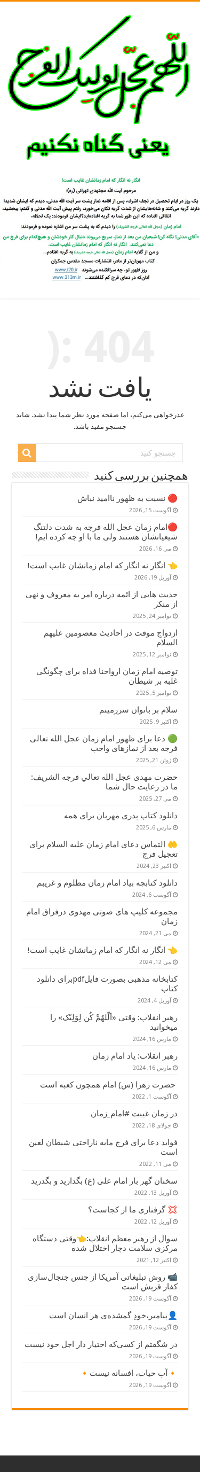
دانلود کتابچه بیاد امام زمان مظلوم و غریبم (107, 883)
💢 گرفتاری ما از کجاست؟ (133, 1210)
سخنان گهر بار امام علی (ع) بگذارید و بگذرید (104, 1181)
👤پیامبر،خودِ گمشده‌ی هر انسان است (113, 1315)
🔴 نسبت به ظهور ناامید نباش (127, 498)
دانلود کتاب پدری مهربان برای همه (121, 815)
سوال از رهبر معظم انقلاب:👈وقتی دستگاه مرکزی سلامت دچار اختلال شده (105, 1243)
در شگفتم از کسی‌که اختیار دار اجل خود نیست (101, 1344)
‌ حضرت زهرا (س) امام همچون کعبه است (109, 1085)
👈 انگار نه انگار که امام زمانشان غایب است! (102, 565)
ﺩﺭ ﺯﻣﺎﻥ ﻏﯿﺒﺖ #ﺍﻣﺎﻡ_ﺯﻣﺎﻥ (134, 1113)
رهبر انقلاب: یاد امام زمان (135, 1056)
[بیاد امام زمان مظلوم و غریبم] (100, 86)
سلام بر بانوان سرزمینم (138, 710)
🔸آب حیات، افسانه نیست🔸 (128, 1373)
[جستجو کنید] (27, 453)
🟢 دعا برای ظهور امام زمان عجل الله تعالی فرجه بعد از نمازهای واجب (104, 743)
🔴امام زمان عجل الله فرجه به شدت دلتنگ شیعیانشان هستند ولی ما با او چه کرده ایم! (106, 532)
